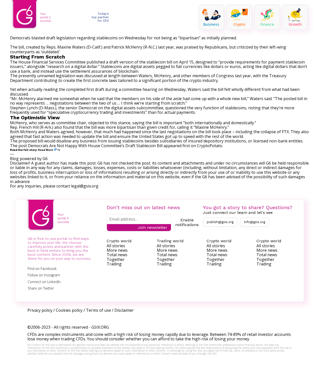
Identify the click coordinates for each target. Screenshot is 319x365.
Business (211, 24)
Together (116, 259)
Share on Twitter (41, 288)
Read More (45, 150)
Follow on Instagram (44, 275)
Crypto (239, 24)
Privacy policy (39, 310)
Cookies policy (69, 310)
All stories (116, 245)
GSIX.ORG (100, 327)
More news (117, 250)
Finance (267, 24)
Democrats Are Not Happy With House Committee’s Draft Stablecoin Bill (95, 145)
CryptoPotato (209, 145)
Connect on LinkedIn (44, 281)
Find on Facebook (42, 268)
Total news (117, 254)
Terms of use (98, 310)
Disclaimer (124, 310)
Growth (295, 24)
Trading (114, 264)
